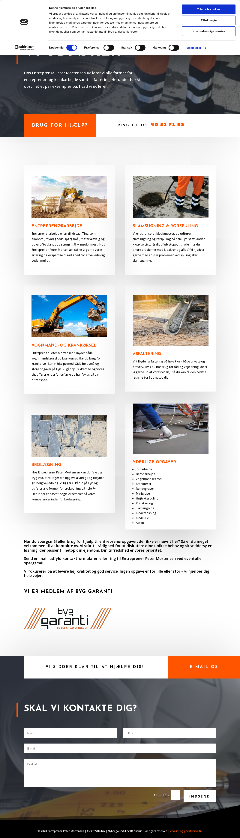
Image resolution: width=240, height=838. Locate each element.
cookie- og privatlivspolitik (186, 831)
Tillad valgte (209, 20)
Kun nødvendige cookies (209, 31)
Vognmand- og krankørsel (64, 345)
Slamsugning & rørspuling (165, 226)
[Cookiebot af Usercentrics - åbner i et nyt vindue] (24, 48)
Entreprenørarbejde (57, 226)
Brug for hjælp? (60, 125)
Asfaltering (147, 354)
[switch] (109, 48)
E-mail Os (204, 667)
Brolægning (46, 465)
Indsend (199, 796)
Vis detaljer (193, 47)
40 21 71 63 (168, 124)
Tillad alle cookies (208, 9)
